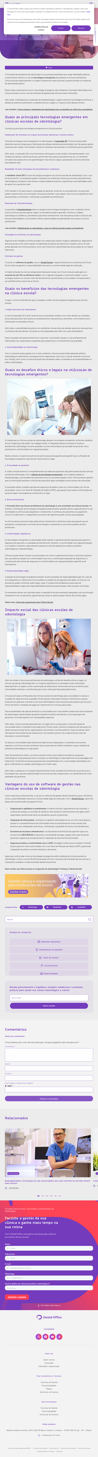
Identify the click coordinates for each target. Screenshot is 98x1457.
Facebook (57, 907)
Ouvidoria (59, 1451)
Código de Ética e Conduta (45, 1451)
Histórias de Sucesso (49, 1392)
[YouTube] (52, 1337)
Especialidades (51, 973)
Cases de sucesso (51, 958)
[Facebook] (46, 1337)
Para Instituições (49, 1402)
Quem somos (49, 1360)
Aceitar (61, 28)
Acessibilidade (95, 36)
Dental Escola (47, 262)
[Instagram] (39, 1337)
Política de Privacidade (68, 1448)
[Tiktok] (59, 1337)
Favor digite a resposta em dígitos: (19, 1083)
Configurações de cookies (41, 28)
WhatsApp (32, 907)
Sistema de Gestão (49, 1382)
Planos (49, 1389)
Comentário (10, 1046)
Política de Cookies (84, 1448)
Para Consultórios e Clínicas (49, 1376)
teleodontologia (25, 209)
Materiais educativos (50, 942)
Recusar (81, 28)
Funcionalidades (49, 1385)
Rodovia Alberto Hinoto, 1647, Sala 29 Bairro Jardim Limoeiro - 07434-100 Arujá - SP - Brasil (49, 1430)
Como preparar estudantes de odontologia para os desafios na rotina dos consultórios (55, 109)
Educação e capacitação (49, 1366)
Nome (8, 1064)
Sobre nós (49, 1353)
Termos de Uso (54, 1448)
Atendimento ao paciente (50, 950)
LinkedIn (81, 907)
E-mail (8, 1073)
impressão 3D (61, 141)
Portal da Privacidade (40, 1448)
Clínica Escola (50, 966)
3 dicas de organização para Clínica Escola (34, 602)
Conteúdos (49, 1363)
